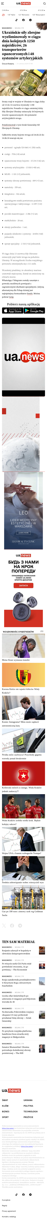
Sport (5, 1117)
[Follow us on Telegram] (30, 20)
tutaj (11, 296)
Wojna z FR (19, 28)
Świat (5, 1100)
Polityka (28, 1105)
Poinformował (8, 124)
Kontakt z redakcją (9, 1216)
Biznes (5, 1111)
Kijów (5, 1105)
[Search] (44, 3)
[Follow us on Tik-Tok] (16, 20)
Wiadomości (7, 28)
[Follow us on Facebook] (23, 20)
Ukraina (28, 1100)
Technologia (31, 1111)
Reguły (4, 1205)
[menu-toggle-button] (2, 3)
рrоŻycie (28, 1117)
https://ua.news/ (8, 1128)
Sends (29, 293)
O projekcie (6, 1200)
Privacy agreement (9, 1211)
